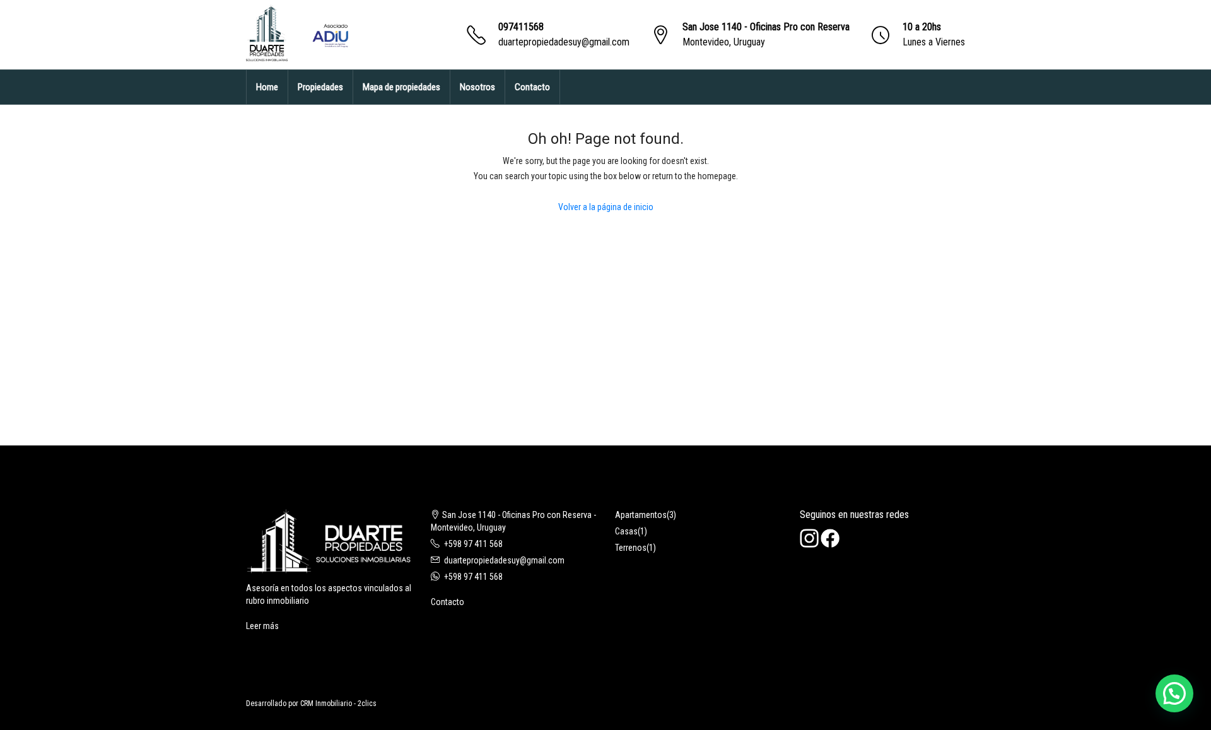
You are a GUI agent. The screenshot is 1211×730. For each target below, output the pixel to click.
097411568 (521, 27)
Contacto (532, 87)
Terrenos (630, 548)
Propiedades (320, 87)
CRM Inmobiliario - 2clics (338, 703)
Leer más (262, 626)
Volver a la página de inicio (605, 207)
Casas (626, 531)
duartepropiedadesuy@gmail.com (563, 42)
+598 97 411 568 (473, 544)
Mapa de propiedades (401, 87)
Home (267, 87)
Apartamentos (641, 515)
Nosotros (477, 87)
